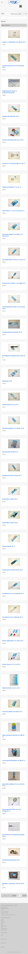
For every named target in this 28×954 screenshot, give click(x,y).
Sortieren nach (14, 13)
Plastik (2, 919)
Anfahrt (2, 909)
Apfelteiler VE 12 (7, 381)
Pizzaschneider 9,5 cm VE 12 (10, 404)
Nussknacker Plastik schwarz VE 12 (12, 570)
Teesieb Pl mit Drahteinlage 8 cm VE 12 (13, 163)
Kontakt (2, 947)
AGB (2, 935)
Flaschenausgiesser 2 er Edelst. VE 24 (13, 428)
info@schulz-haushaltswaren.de (8, 914)
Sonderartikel (4, 930)
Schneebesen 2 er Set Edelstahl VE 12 (13, 593)
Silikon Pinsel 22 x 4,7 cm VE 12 (11, 664)
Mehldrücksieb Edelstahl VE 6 (11, 860)
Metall (2, 920)
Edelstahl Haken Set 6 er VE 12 (11, 688)
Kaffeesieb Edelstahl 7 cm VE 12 (11, 187)
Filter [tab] (3, 13)
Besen (2, 924)
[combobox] (12, 6)
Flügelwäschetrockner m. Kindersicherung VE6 (9, 91)
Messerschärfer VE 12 (8, 546)
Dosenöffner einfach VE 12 (10, 499)
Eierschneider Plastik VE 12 (10, 452)
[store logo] (14, 2)
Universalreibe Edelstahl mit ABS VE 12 (13, 760)
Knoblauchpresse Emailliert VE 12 (12, 332)
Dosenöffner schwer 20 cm (10, 523)
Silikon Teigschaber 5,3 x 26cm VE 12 (12, 641)
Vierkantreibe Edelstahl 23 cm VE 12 (12, 140)
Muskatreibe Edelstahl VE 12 (10, 116)
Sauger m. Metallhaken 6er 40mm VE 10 (14, 42)
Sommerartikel (4, 928)
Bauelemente (4, 926)
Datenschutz (3, 939)
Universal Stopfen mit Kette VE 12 (12, 711)
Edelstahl (3, 922)
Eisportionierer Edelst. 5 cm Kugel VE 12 (13, 283)
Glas (2, 927)
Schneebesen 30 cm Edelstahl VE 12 (12, 617)
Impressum (3, 943)
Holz (2, 923)
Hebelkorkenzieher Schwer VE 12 (12, 475)
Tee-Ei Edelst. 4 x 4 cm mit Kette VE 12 (13, 211)
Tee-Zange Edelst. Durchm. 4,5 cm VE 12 (13, 259)
